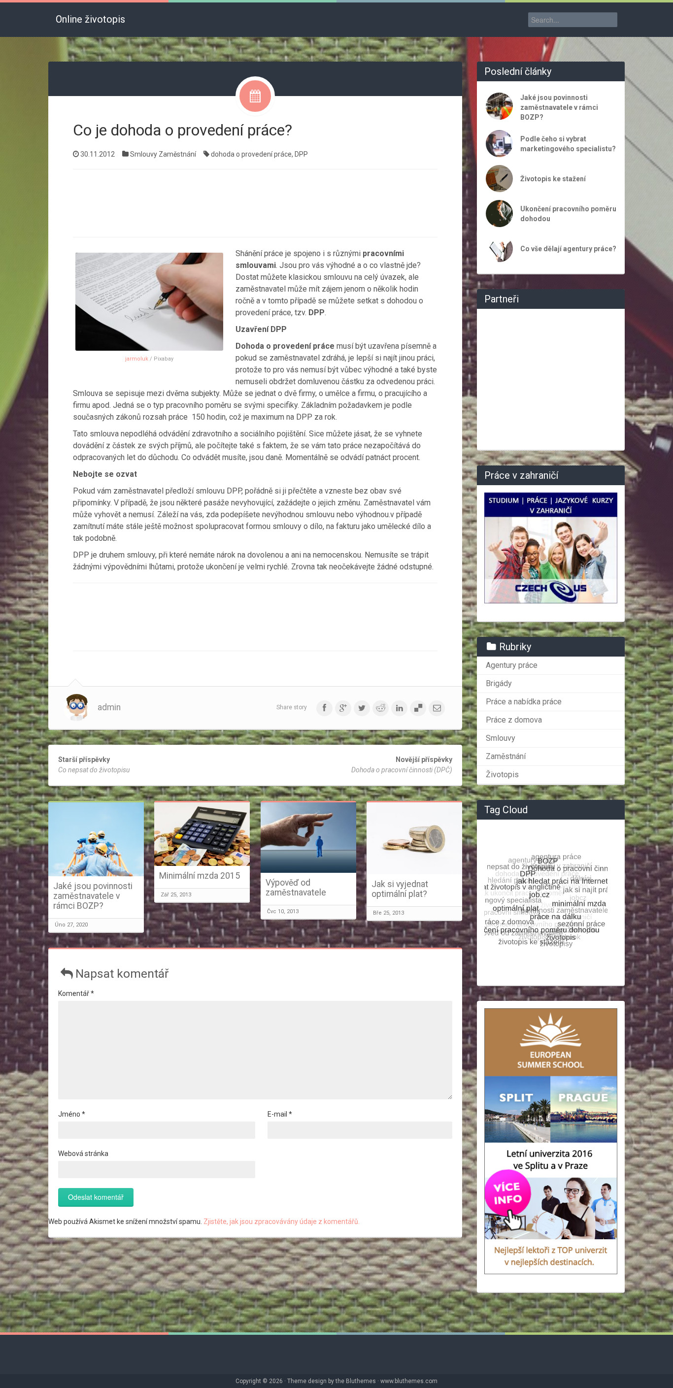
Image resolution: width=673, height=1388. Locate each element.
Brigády (499, 683)
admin (109, 707)
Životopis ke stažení (553, 179)
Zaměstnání (177, 154)
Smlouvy (143, 154)
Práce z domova (514, 720)
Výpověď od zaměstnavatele (296, 887)
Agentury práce (512, 665)
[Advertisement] (255, 202)
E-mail (280, 1114)
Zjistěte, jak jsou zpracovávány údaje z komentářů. (281, 1221)
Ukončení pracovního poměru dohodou (568, 214)
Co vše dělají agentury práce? (568, 249)
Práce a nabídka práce (524, 701)
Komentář (76, 993)
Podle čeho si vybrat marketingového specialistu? (568, 144)
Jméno (71, 1114)
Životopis (502, 774)
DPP (301, 154)
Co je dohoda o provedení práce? (182, 130)
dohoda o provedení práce (251, 154)
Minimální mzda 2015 (199, 876)
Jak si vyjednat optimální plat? (399, 889)
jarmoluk (136, 359)
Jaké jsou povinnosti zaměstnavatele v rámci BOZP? (93, 896)
